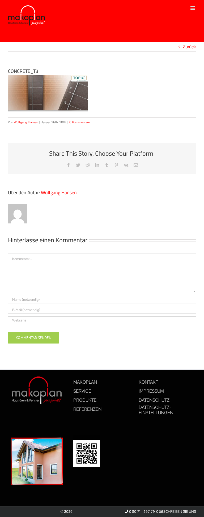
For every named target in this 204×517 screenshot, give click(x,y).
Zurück (189, 47)
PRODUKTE (84, 400)
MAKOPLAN (85, 382)
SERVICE (82, 391)
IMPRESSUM (151, 391)
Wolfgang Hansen (26, 122)
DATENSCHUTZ (154, 400)
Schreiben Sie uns (179, 511)
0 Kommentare (79, 122)
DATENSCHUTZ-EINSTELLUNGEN (156, 410)
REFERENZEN (87, 409)
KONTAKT (148, 382)
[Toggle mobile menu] (193, 8)
